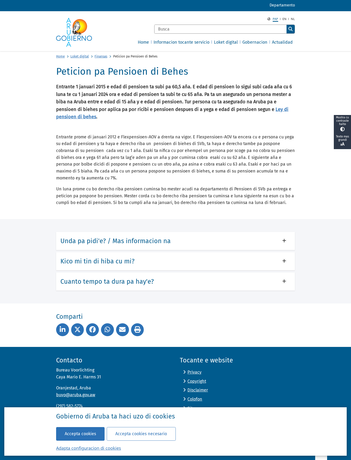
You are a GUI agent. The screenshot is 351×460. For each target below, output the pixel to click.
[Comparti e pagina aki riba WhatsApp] (107, 329)
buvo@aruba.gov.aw (75, 394)
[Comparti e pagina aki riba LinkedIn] (62, 329)
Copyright (196, 381)
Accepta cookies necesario (141, 433)
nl (293, 19)
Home (60, 56)
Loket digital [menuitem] (226, 42)
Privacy (194, 372)
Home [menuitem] (143, 42)
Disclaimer (197, 390)
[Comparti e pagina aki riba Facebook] (92, 329)
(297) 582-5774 (69, 406)
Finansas (101, 56)
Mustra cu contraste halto (342, 121)
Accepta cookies (80, 433)
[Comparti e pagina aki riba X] (77, 329)
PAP (275, 19)
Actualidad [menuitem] (282, 42)
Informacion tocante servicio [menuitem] (181, 42)
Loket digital (79, 56)
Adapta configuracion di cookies (88, 448)
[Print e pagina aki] (137, 329)
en (284, 19)
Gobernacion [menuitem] (254, 42)
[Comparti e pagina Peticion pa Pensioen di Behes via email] (122, 329)
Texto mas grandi (342, 138)
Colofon (194, 399)
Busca (291, 29)
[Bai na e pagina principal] (74, 32)
